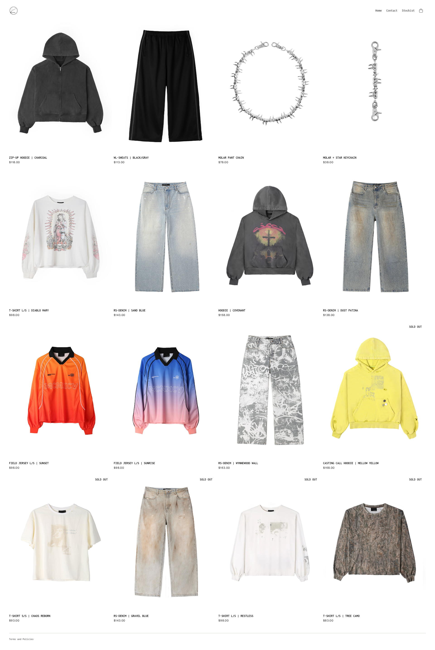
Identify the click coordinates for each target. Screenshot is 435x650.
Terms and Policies (21, 639)
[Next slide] (105, 85)
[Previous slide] (16, 85)
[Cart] (421, 11)
